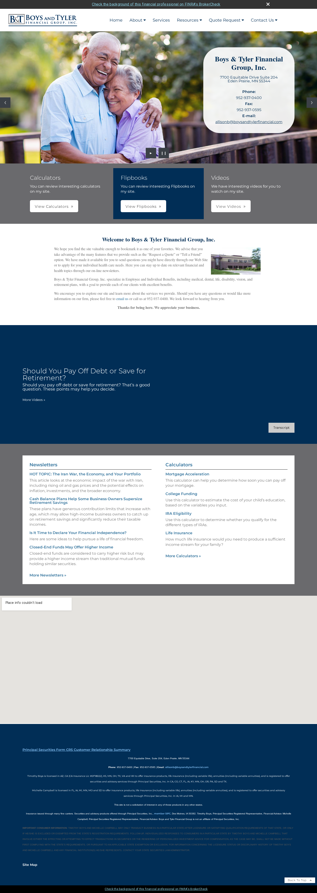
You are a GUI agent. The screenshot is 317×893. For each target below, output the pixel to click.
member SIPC (162, 813)
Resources (187, 20)
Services (161, 20)
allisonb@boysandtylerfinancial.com (248, 122)
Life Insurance (178, 533)
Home (116, 20)
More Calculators (183, 556)
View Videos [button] (228, 206)
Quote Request (224, 20)
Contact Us (262, 20)
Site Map (30, 865)
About (135, 20)
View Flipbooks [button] (141, 206)
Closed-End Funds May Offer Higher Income (71, 547)
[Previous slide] (5, 102)
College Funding (181, 494)
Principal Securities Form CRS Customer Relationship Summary (76, 750)
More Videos (34, 399)
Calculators (178, 464)
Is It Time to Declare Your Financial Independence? (77, 533)
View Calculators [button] (52, 206)
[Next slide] (312, 102)
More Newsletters (47, 575)
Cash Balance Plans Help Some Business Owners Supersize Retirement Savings (85, 501)
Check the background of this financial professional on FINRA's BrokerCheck (156, 4)
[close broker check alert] (268, 4)
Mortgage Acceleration (187, 474)
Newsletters (43, 464)
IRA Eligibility (178, 513)
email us (122, 298)
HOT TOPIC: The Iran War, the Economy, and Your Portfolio (85, 474)
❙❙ (164, 153)
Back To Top (297, 880)
